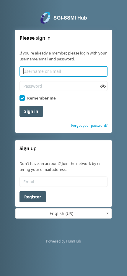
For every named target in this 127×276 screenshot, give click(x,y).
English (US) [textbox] (61, 213)
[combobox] (63, 213)
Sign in (31, 111)
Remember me (41, 98)
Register (32, 197)
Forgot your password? (89, 125)
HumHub (73, 241)
